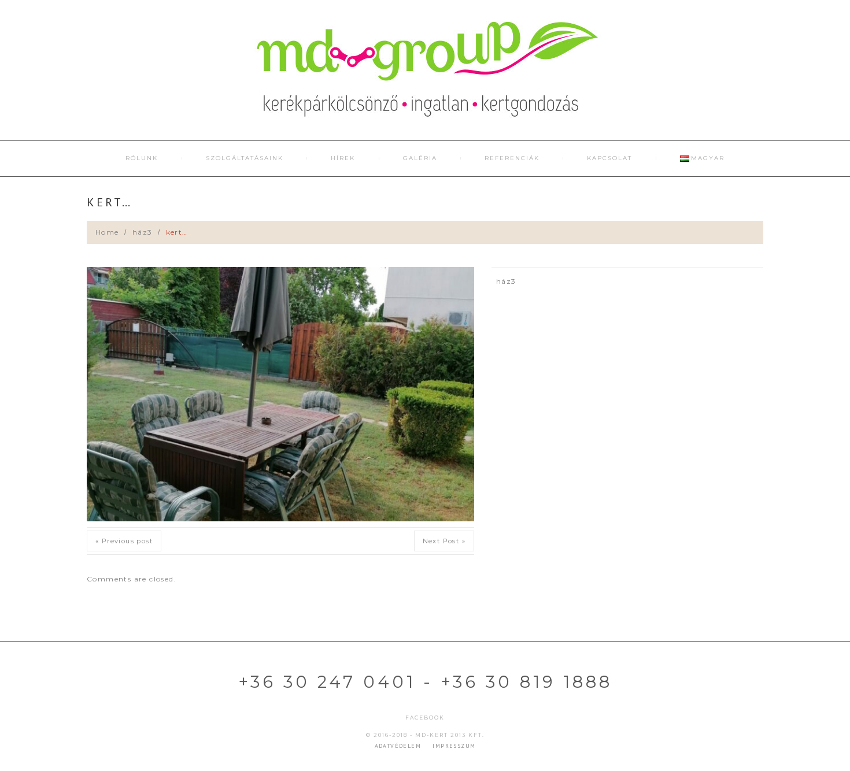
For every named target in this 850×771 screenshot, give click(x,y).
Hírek (343, 158)
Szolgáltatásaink (244, 158)
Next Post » (444, 541)
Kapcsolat (609, 158)
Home (107, 232)
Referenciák (512, 158)
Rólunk (141, 158)
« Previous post (124, 541)
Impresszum (454, 746)
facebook (425, 717)
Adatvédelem (398, 746)
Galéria (420, 158)
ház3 (142, 232)
